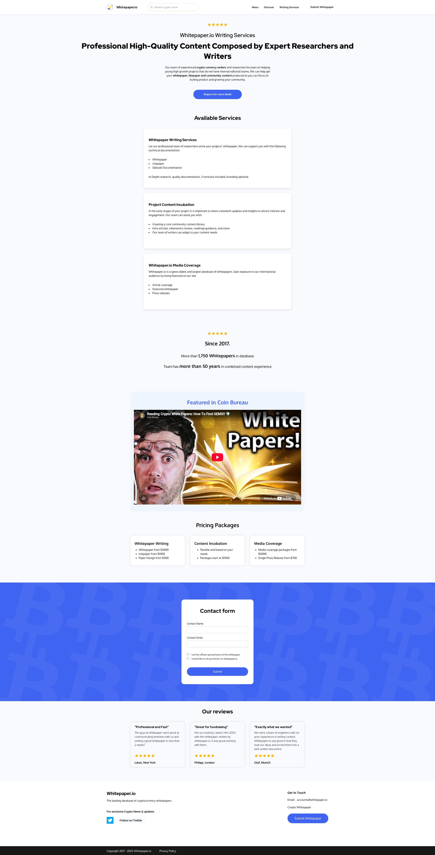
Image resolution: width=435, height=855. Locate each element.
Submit (217, 671)
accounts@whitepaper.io (312, 799)
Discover (269, 7)
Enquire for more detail (217, 94)
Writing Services (289, 7)
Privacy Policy (167, 851)
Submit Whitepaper (322, 7)
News (255, 7)
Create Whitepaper (299, 807)
